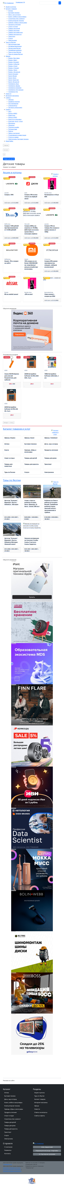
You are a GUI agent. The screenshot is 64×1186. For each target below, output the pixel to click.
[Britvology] (32, 910)
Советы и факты (39, 1116)
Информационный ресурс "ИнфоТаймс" (47, 1150)
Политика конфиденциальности (12, 1171)
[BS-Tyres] (32, 952)
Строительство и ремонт (12, 1119)
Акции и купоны (12, 172)
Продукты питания (10, 1112)
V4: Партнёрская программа (47, 1154)
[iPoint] (32, 581)
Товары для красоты (11, 1129)
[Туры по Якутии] (55, 483)
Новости (37, 1109)
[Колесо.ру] (32, 746)
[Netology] (32, 828)
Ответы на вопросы (40, 1112)
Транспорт (7, 1132)
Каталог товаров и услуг (16, 428)
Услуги (6, 1135)
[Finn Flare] (32, 705)
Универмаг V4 (20, 2)
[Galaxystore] (32, 1034)
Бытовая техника (9, 1096)
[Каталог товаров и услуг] (55, 432)
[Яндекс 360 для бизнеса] (32, 330)
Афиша (36, 1106)
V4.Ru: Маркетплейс (47, 1147)
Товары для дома (9, 1125)
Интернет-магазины (41, 1102)
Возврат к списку (9, 422)
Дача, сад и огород (10, 1099)
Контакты (7, 1153)
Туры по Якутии (12, 480)
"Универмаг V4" (7, 1164)
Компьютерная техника (12, 1106)
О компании (8, 1147)
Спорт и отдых (9, 1116)
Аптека (6, 1093)
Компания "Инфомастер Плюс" (12, 1168)
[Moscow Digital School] (32, 663)
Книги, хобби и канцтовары (13, 1102)
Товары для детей (10, 1122)
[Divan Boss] (32, 993)
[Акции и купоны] (55, 175)
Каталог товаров (39, 1099)
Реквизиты (7, 1150)
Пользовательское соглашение (12, 1169)
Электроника (8, 1139)
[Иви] (32, 787)
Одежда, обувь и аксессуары (13, 1109)
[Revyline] (32, 869)
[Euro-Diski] (32, 622)
